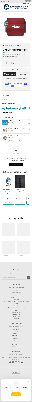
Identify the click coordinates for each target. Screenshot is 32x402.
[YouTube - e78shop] (22, 362)
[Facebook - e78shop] (13, 362)
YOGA (16, 342)
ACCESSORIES (15, 344)
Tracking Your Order (16, 292)
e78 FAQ (16, 311)
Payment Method (16, 309)
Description (5, 95)
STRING (15, 339)
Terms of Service (16, 312)
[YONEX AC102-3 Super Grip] (8, 181)
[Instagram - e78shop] (16, 362)
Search (16, 294)
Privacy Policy (16, 318)
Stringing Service (21, 54)
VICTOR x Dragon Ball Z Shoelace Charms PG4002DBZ (16, 128)
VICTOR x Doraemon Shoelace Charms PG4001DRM (16, 121)
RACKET (15, 329)
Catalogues (16, 299)
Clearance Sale (16, 346)
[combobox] (14, 140)
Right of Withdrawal (16, 297)
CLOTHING (15, 333)
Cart (28, 1)
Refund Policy (16, 316)
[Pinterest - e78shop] (19, 362)
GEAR (15, 340)
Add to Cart (8, 203)
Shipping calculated (8, 103)
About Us (16, 290)
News (16, 296)
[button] (16, 122)
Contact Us (20, 354)
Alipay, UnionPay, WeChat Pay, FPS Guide (16, 307)
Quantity (5, 61)
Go (29, 277)
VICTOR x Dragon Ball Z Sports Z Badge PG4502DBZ (16, 135)
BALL (15, 331)
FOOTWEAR (15, 335)
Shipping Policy (16, 314)
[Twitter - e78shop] (10, 362)
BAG (15, 337)
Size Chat (16, 305)
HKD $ (8, 1)
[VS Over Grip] (20, 181)
